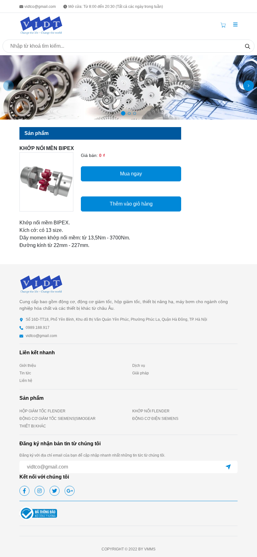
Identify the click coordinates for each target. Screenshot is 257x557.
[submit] (228, 467)
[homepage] (41, 24)
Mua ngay (131, 173)
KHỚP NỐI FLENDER (151, 411)
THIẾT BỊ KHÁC (32, 426)
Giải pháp (140, 373)
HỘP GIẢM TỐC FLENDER (42, 411)
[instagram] (39, 491)
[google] (70, 491)
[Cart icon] (224, 25)
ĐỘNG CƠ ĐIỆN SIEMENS (155, 418)
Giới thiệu (27, 365)
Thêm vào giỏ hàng (131, 203)
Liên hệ (25, 380)
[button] (235, 25)
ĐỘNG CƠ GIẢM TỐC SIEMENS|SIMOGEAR (57, 418)
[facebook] (24, 491)
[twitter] (55, 491)
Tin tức (25, 373)
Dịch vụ (138, 365)
